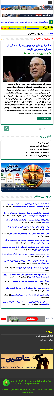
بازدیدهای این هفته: (41, 153)
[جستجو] (6, 128)
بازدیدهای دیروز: (43, 149)
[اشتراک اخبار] (1, 39)
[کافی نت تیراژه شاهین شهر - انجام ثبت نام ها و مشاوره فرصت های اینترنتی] (27, 28)
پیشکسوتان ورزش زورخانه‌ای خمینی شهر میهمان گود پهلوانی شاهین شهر (46, 22)
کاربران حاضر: (44, 143)
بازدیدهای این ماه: (42, 156)
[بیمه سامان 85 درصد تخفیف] (27, 319)
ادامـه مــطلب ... (44, 118)
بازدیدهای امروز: (43, 146)
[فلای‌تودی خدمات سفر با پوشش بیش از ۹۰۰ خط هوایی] (27, 16)
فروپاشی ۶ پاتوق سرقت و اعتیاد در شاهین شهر (32, 268)
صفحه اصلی (46, 34)
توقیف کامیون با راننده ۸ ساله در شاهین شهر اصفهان (30, 295)
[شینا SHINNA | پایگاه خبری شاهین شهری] (27, 7)
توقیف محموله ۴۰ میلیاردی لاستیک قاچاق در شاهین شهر (29, 234)
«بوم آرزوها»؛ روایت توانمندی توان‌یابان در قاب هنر (30, 281)
